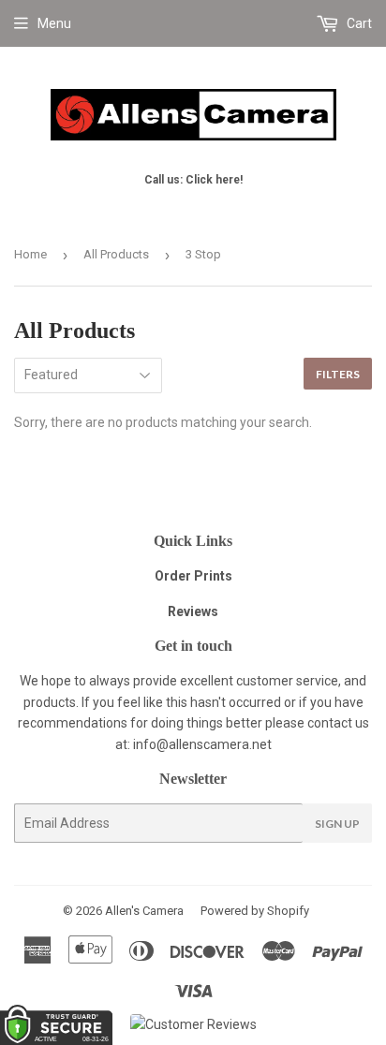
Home (30, 254)
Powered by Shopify (254, 911)
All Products (116, 254)
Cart (358, 23)
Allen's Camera (144, 911)
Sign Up (337, 824)
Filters (338, 374)
